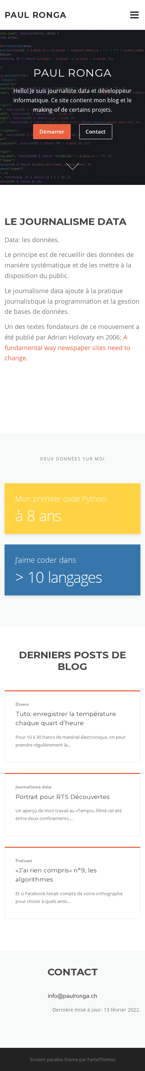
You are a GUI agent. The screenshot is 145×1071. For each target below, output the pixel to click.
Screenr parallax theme (54, 1059)
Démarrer (51, 131)
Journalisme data (33, 787)
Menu (134, 15)
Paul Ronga (36, 15)
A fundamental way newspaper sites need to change (67, 347)
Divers (22, 704)
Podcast (23, 861)
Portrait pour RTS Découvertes (62, 796)
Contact (96, 131)
